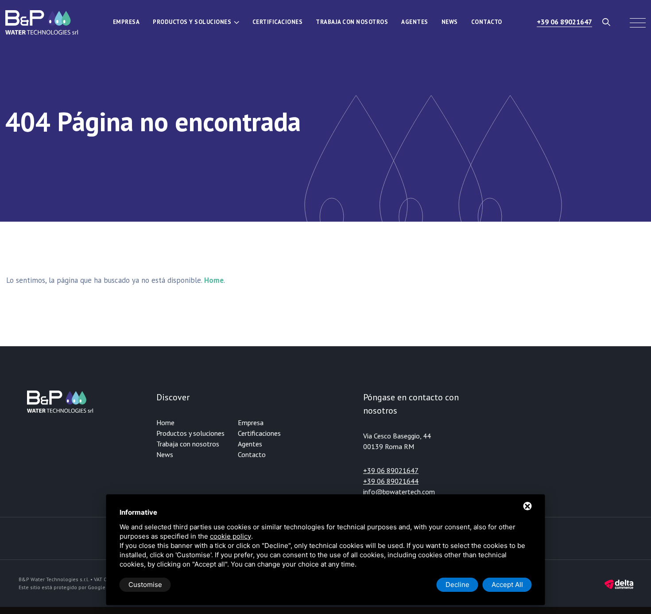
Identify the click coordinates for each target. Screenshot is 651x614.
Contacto (486, 22)
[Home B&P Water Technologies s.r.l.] (41, 22)
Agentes (414, 22)
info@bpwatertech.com (399, 491)
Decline (457, 584)
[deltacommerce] (618, 583)
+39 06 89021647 (564, 21)
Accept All (507, 584)
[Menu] (638, 22)
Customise (145, 584)
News (450, 22)
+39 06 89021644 (390, 481)
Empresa (126, 22)
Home (165, 422)
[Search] (606, 22)
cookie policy (230, 536)
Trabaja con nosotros (352, 22)
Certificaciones (277, 22)
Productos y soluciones (192, 22)
